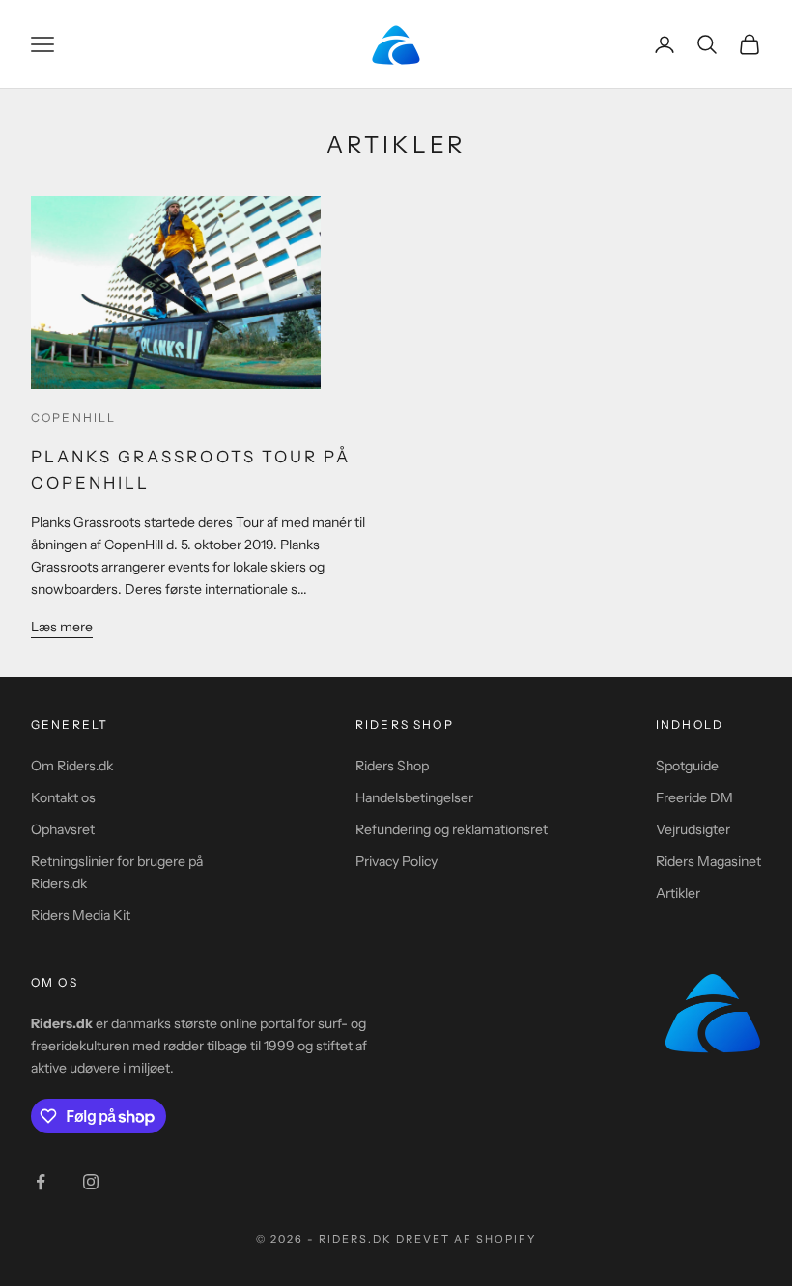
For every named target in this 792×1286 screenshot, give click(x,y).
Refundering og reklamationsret (451, 829)
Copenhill (73, 417)
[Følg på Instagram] (90, 1181)
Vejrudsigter (693, 829)
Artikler (678, 893)
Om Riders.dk (72, 765)
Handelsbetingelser (414, 797)
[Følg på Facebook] (40, 1181)
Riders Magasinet (708, 861)
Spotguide (687, 765)
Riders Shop (392, 765)
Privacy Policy (396, 861)
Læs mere (62, 626)
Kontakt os (63, 797)
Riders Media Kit (80, 915)
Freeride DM (694, 797)
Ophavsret (63, 829)
